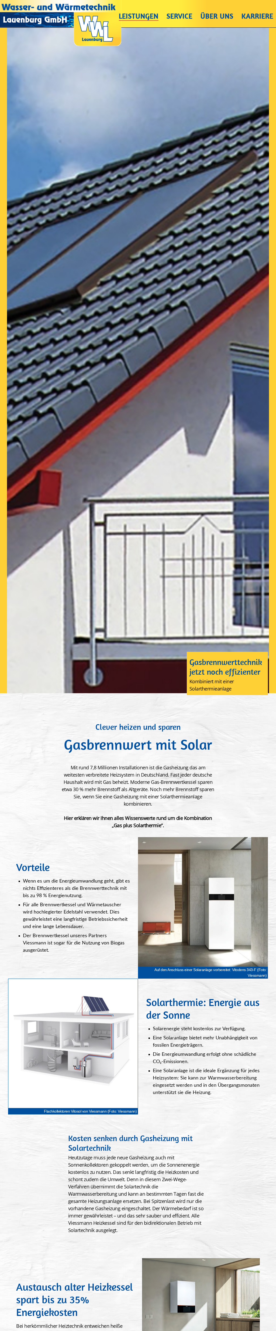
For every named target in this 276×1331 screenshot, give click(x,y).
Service (179, 16)
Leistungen (138, 16)
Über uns (217, 16)
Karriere (257, 16)
